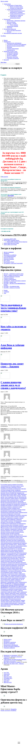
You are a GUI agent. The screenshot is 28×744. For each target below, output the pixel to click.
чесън (2, 603)
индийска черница (14, 533)
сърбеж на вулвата (9, 576)
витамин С (22, 505)
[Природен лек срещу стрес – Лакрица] (5, 359)
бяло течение (10, 495)
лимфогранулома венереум (8, 548)
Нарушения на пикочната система (13, 33)
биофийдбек (13, 493)
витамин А (3, 504)
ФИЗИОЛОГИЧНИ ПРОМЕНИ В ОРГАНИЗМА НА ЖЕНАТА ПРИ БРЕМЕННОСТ (14, 586)
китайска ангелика (12, 540)
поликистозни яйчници (14, 562)
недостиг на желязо (6, 555)
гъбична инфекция (10, 519)
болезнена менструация (7, 494)
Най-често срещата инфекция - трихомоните (14, 553)
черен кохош (9, 601)
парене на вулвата (5, 561)
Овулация (9, 47)
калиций (3, 539)
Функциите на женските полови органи (11, 589)
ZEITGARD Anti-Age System (11, 243)
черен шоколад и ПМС (19, 601)
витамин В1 (10, 504)
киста (17, 539)
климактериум (21, 540)
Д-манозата (19, 519)
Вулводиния (7, 19)
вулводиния (17, 513)
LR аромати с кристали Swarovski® (13, 263)
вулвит (16, 512)
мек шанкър (14, 550)
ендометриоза (4, 523)
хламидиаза (4, 592)
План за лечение (11, 22)
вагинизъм (20, 501)
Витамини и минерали (10, 642)
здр (11, 530)
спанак (20, 572)
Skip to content (4, 1)
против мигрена (5, 566)
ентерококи (15, 525)
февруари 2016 (8, 676)
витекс (20, 506)
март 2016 (6, 675)
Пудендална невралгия (10, 29)
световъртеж (15, 569)
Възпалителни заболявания (14, 43)
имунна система (10, 532)
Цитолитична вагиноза (15, 599)
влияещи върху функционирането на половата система (11, 509)
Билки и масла (7, 639)
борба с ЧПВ (16, 494)
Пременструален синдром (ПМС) (16, 45)
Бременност (7, 640)
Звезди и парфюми (12, 55)
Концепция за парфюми (10, 255)
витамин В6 (4, 505)
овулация (12, 558)
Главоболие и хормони (13, 518)
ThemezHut (13, 709)
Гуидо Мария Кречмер (10, 256)
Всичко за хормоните (9, 643)
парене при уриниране (16, 561)
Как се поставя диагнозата (14, 30)
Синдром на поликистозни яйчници (16, 44)
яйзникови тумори (18, 604)
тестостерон (21, 578)
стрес (9, 575)
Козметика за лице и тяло (10, 51)
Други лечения (14, 24)
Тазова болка (7, 4)
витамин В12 (16, 504)
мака (24, 548)
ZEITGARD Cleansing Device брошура (17, 241)
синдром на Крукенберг (14, 571)
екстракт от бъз (5, 522)
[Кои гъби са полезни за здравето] (5, 322)
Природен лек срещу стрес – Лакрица (12, 365)
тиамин (13, 579)
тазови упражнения (13, 578)
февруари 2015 (8, 682)
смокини (15, 572)
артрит (13, 490)
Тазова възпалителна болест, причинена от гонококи (17, 11)
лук (16, 548)
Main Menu (3, 62)
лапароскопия (19, 546)
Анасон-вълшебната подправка (11, 488)
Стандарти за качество (13, 58)
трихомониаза (11, 582)
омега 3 (17, 558)
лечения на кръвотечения (15, 547)
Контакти (6, 59)
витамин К (16, 505)
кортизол (24, 543)
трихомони (11, 580)
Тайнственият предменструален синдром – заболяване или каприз (15, 660)
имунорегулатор (5, 533)
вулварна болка (12, 511)
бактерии (3, 493)
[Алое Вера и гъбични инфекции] (5, 341)
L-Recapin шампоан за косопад (12, 276)
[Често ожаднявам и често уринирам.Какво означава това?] (5, 301)
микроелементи (5, 551)
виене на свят (16, 502)
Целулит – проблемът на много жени (13, 273)
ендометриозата (12, 523)
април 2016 (7, 674)
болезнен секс (20, 493)
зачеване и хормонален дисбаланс (14, 529)
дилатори (10, 520)
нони (8, 558)
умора (16, 582)
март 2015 (6, 681)
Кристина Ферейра (9, 259)
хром (25, 594)
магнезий (19, 548)
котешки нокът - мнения (15, 544)
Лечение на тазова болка (16, 8)
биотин (8, 493)
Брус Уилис (7, 260)
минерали (11, 551)
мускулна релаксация (10, 553)
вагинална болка (5, 500)
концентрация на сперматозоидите (12, 543)
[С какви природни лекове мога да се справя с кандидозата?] (5, 378)
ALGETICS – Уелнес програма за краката (15, 280)
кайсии (16, 534)
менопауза (20, 550)
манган (7, 550)
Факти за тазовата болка (16, 6)
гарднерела (18, 515)
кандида (8, 539)
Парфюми (6, 253)
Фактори (11, 585)
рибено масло (19, 568)
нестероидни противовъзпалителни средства (12, 556)
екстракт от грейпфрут (15, 522)
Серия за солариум (9, 278)
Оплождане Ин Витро (6, 559)
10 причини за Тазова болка (14, 5)
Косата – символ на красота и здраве (13, 275)
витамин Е (10, 505)
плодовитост (4, 562)
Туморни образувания (13, 48)
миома (16, 551)
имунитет (3, 532)
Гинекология (7, 41)
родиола (9, 569)
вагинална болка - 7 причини (17, 500)
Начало (6, 40)
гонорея (21, 518)
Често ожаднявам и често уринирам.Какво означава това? (13, 308)
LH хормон (13, 486)
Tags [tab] (5, 293)
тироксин (17, 579)
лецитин (5, 547)
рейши (13, 568)
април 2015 (7, 679)
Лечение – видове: (12, 23)
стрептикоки (4, 575)
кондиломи (17, 541)
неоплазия (14, 555)
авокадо (18, 486)
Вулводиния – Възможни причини (16, 20)
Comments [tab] (6, 291)
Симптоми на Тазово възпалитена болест (15, 17)
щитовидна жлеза (8, 604)
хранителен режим (14, 593)
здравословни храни (17, 530)
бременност (24, 494)
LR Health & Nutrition (12, 52)
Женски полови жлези (6, 527)
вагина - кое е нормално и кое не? (10, 497)
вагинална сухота (5, 501)
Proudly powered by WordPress (8, 710)
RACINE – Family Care (10, 282)
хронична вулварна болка (7, 596)
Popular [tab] (6, 290)
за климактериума (17, 527)
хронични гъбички (19, 596)
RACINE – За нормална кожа (11, 286)
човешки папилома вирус (11, 603)
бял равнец (3, 495)
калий (21, 537)
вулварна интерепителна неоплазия (11, 511)
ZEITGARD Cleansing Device (11, 240)
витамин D (23, 502)
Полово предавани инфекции (11, 646)
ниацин (20, 557)
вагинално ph (13, 501)
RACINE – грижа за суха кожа (12, 287)
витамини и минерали (12, 506)
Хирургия (9, 27)
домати (25, 520)
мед (10, 550)
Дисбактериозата (17, 520)
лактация (12, 546)
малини (3, 550)
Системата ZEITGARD (10, 239)
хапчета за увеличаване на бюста (13, 589)
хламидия (9, 592)
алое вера (8, 487)
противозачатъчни (14, 566)
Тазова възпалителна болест (14, 9)
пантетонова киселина (19, 559)
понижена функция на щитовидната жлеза (13, 563)
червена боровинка (15, 600)
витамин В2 (24, 504)
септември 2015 (8, 678)
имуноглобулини (19, 532)
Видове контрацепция (6, 502)
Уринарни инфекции (9, 647)
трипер (6, 580)
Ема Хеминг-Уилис (9, 262)
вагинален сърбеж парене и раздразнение (16, 498)
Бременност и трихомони (10, 655)
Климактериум (11, 50)
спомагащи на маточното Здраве (9, 573)
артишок (8, 490)
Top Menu (3, 35)
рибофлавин (4, 569)
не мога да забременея (20, 554)
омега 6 (22, 558)
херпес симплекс (18, 590)
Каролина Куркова (9, 257)
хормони (7, 593)
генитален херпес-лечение (12, 516)
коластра (11, 541)
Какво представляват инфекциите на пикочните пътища (14, 536)
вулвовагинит (10, 513)
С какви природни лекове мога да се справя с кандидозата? (13, 385)
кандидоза (13, 539)
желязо (11, 526)
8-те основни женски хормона (9, 484)
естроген (21, 525)
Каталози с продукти (12, 57)
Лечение (9, 31)
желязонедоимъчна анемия (20, 526)
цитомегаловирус (5, 600)
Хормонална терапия (12, 26)
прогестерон (21, 565)
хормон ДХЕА (16, 592)
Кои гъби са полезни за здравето (12, 662)
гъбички (3, 519)
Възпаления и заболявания (11, 645)
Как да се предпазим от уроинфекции (12, 535)
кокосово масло (5, 541)
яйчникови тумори (6, 605)
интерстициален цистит (7, 534)
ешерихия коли (5, 526)
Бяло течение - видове (20, 495)
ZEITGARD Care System (10, 244)
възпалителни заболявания (8, 515)
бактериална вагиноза (21, 491)
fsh (9, 486)
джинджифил (4, 520)
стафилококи (21, 573)
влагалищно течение (6, 508)
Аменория (14, 487)
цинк (15, 597)
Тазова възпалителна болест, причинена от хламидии (17, 14)
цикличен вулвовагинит (7, 597)
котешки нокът (5, 544)
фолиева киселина (21, 587)
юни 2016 (6, 672)
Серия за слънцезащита (10, 279)
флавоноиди (12, 587)
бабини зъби (11, 491)
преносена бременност (12, 565)
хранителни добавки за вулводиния (14, 594)
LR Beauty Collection (12, 54)
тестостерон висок (5, 579)
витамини (3, 506)
